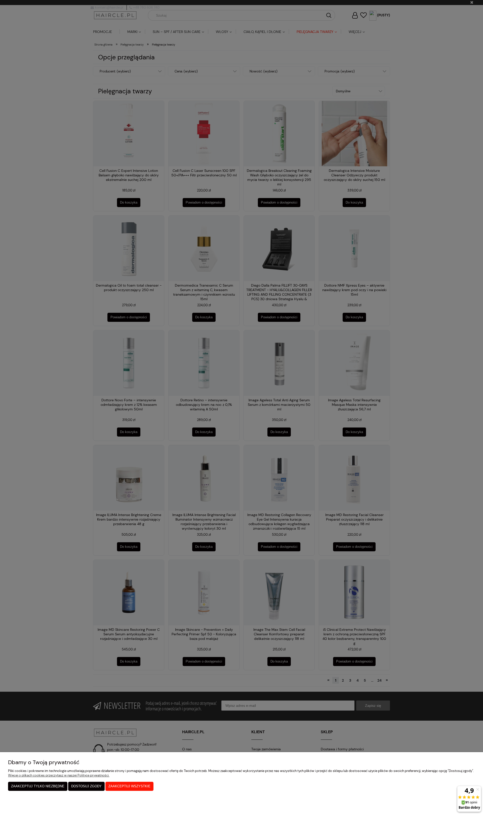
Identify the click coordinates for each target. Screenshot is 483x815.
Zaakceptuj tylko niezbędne (37, 786)
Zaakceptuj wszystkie (129, 786)
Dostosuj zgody (86, 786)
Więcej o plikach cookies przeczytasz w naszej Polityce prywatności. (58, 775)
